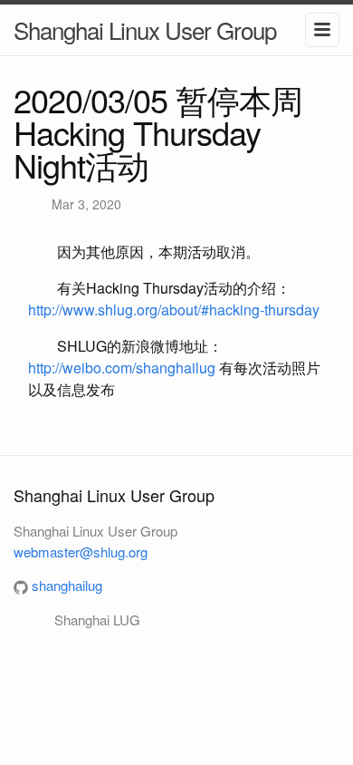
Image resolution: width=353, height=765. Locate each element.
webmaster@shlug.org (81, 551)
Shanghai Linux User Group (145, 29)
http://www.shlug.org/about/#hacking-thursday (174, 309)
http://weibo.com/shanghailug (121, 367)
